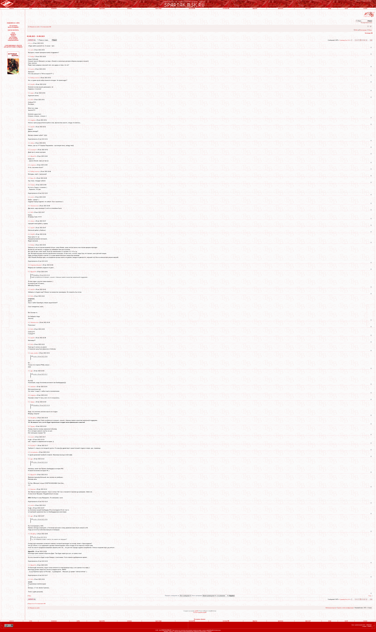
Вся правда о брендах (199, 619)
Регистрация (363, 30)
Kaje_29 (33, 178)
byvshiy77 (33, 445)
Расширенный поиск (366, 22)
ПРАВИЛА (13, 34)
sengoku (33, 120)
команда (129, 8)
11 (366, 40)
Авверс (32, 402)
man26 (32, 126)
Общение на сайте (35, 27)
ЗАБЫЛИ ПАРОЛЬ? (13, 40)
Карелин (33, 489)
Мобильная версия (368, 26)
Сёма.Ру (369, 626)
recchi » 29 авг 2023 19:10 (40, 462)
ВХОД (13, 33)
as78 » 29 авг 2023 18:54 (40, 537)
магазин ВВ (192, 8)
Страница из (344, 40)
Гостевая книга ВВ (46, 27)
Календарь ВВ (369, 33)
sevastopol (33, 149)
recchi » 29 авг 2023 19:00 (40, 356)
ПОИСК (13, 36)
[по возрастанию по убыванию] (226, 595)
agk (32, 371)
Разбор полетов (35, 77)
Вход (370, 30)
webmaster (369, 625)
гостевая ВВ (226, 8)
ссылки (365, 8)
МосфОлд (33, 417)
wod (32, 50)
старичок (33, 165)
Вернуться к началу (371, 47)
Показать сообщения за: (172, 595)
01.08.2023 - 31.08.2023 (36, 36)
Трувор (33, 426)
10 (364, 40)
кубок (78, 8)
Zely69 (32, 84)
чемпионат (54, 8)
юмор (329, 8)
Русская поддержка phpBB (199, 612)
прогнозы (280, 8)
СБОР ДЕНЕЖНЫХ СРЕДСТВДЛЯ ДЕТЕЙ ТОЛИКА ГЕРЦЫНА (13, 46)
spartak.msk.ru (211, 630)
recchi (32, 69)
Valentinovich (34, 205)
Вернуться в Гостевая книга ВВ (37, 603)
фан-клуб (308, 8)
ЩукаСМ (33, 156)
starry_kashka (34, 353)
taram (32, 93)
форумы (255, 8)
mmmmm (33, 386)
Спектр (33, 185)
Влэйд (32, 56)
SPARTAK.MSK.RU (166, 630)
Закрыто (29, 39)
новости (11, 8)
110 (371, 40)
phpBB (196, 611)
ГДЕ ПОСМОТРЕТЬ (13, 30)
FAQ (356, 30)
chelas (32, 143)
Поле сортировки (197, 595)
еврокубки (102, 8)
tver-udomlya (34, 452)
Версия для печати (370, 26)
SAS (32, 99)
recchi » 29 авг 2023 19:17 (40, 374)
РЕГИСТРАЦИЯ (13, 39)
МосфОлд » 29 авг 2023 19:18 (41, 275)
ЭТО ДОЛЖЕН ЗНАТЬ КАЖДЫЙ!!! (13, 26)
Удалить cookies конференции (345, 608)
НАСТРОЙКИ (13, 37)
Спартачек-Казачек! (36, 265)
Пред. (29, 595)
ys (31, 43)
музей (346, 8)
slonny (32, 221)
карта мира (158, 8)
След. (369, 595)
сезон (30, 8)
